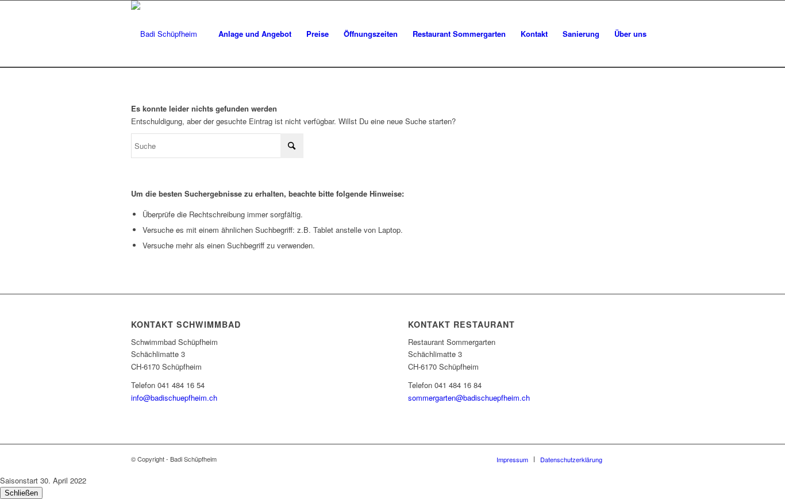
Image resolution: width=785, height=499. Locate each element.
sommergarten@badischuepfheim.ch (469, 397)
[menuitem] (255, 34)
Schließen (21, 493)
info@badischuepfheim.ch (174, 397)
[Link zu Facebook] (628, 458)
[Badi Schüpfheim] (164, 34)
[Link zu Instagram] (645, 458)
